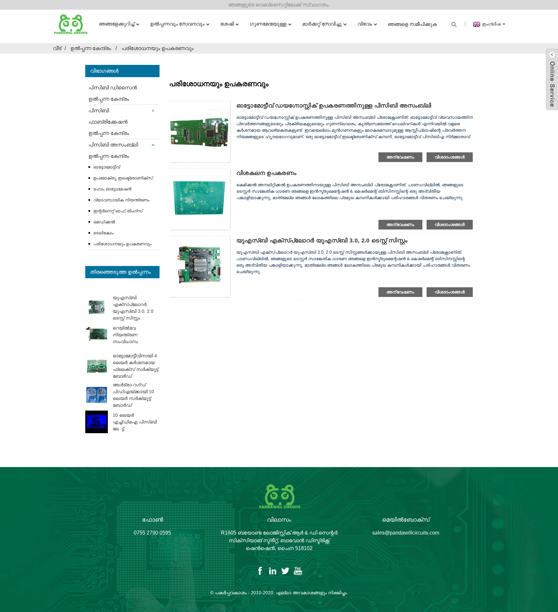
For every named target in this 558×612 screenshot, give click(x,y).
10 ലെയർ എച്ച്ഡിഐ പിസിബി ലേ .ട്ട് (135, 422)
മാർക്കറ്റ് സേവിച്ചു (322, 23)
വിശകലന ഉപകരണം (266, 173)
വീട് (57, 48)
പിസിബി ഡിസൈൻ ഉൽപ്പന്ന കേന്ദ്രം (112, 93)
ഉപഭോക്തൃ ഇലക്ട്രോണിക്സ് (123, 178)
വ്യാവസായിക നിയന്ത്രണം (121, 200)
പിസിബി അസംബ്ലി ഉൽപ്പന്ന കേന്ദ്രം (113, 150)
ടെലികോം (103, 232)
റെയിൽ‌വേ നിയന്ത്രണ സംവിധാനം (125, 334)
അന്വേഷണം (400, 157)
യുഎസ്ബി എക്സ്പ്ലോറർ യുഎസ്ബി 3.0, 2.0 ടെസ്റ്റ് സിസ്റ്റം (322, 240)
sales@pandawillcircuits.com (405, 533)
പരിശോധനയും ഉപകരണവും (157, 48)
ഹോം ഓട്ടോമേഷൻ (112, 189)
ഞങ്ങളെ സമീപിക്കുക (412, 24)
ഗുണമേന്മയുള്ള (268, 23)
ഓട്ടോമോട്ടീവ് (106, 167)
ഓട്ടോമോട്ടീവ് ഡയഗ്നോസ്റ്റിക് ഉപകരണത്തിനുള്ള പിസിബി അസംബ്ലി (333, 105)
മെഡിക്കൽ (104, 221)
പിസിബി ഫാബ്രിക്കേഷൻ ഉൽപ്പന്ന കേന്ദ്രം (108, 122)
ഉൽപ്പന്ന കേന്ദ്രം (90, 48)
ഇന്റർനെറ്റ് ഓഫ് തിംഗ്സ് (117, 211)
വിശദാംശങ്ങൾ (450, 157)
